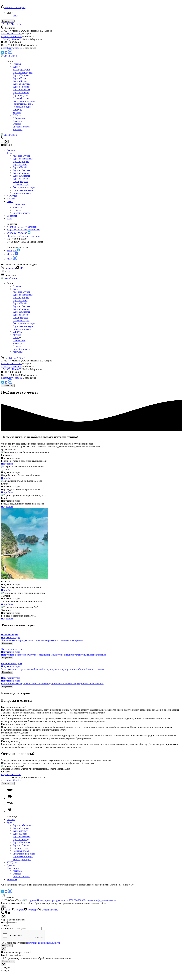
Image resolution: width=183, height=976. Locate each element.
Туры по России (21, 178)
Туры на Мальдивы (22, 158)
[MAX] (10, 53)
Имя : (4, 922)
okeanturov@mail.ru (12, 48)
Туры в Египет (20, 164)
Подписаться (8, 961)
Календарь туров (21, 155)
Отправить (6, 946)
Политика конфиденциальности (99, 900)
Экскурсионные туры (24, 187)
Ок (3, 906)
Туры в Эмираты (21, 175)
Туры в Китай (20, 167)
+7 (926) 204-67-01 (11, 36)
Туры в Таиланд (21, 173)
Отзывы (17, 210)
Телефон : (6, 925)
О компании (13, 868)
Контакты (12, 215)
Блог (9, 218)
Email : (5, 955)
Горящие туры (20, 181)
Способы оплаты (21, 213)
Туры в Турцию (21, 161)
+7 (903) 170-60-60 (11, 39)
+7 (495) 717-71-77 (11, 24)
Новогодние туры (22, 193)
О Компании (19, 204)
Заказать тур (7, 386)
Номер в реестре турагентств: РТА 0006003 (60, 900)
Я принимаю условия (32, 942)
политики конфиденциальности (43, 942)
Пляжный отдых (21, 184)
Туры (9, 153)
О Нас (10, 201)
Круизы (11, 198)
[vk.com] (6, 53)
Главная (11, 150)
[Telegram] (3, 53)
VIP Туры (12, 195)
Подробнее (7, 463)
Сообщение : (8, 928)
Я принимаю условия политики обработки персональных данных (39, 958)
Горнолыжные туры (23, 190)
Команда (17, 207)
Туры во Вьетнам (21, 170)
